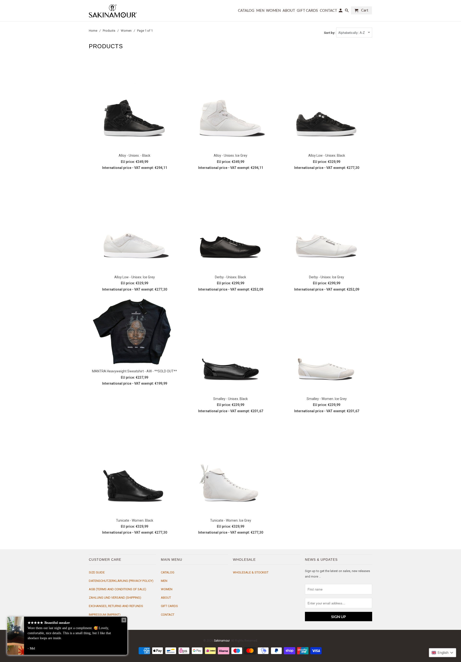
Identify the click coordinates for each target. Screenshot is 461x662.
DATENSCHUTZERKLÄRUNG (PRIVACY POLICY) (121, 581)
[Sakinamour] (113, 11)
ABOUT (166, 597)
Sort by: (330, 33)
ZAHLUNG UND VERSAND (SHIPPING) (115, 597)
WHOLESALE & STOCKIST (250, 572)
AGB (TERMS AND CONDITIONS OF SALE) (117, 589)
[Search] (347, 11)
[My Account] (341, 11)
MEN (164, 581)
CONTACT (167, 614)
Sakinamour (222, 640)
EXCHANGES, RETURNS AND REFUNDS (116, 606)
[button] (442, 652)
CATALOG (167, 572)
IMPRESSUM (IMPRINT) (105, 614)
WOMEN (166, 589)
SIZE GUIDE (97, 572)
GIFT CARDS (169, 606)
